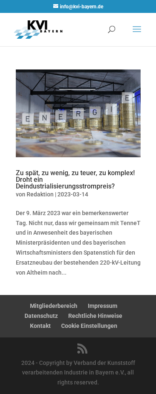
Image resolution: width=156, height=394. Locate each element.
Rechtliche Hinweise (95, 315)
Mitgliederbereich (53, 305)
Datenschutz (41, 315)
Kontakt (40, 325)
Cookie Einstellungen (89, 325)
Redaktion (40, 194)
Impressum (102, 305)
